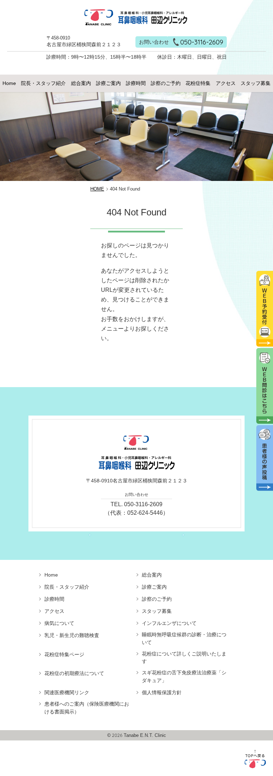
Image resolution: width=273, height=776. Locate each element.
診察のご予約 (166, 83)
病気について (59, 623)
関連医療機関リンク (66, 692)
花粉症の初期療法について (74, 673)
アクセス (226, 83)
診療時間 (136, 83)
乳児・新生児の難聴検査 (71, 635)
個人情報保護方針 (162, 692)
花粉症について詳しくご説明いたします (184, 657)
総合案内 (81, 83)
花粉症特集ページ (64, 654)
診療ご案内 (108, 83)
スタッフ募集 (256, 83)
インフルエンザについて (169, 623)
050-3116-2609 (201, 42)
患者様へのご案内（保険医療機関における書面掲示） (86, 708)
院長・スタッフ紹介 (43, 83)
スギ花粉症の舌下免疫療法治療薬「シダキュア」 (184, 676)
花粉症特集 (198, 83)
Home (9, 83)
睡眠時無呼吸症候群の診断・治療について (184, 638)
